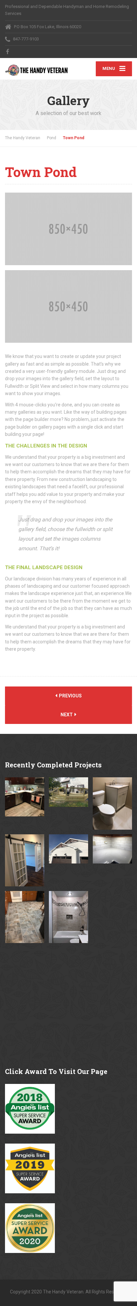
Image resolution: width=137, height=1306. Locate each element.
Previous (70, 695)
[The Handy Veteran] (36, 67)
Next (67, 714)
